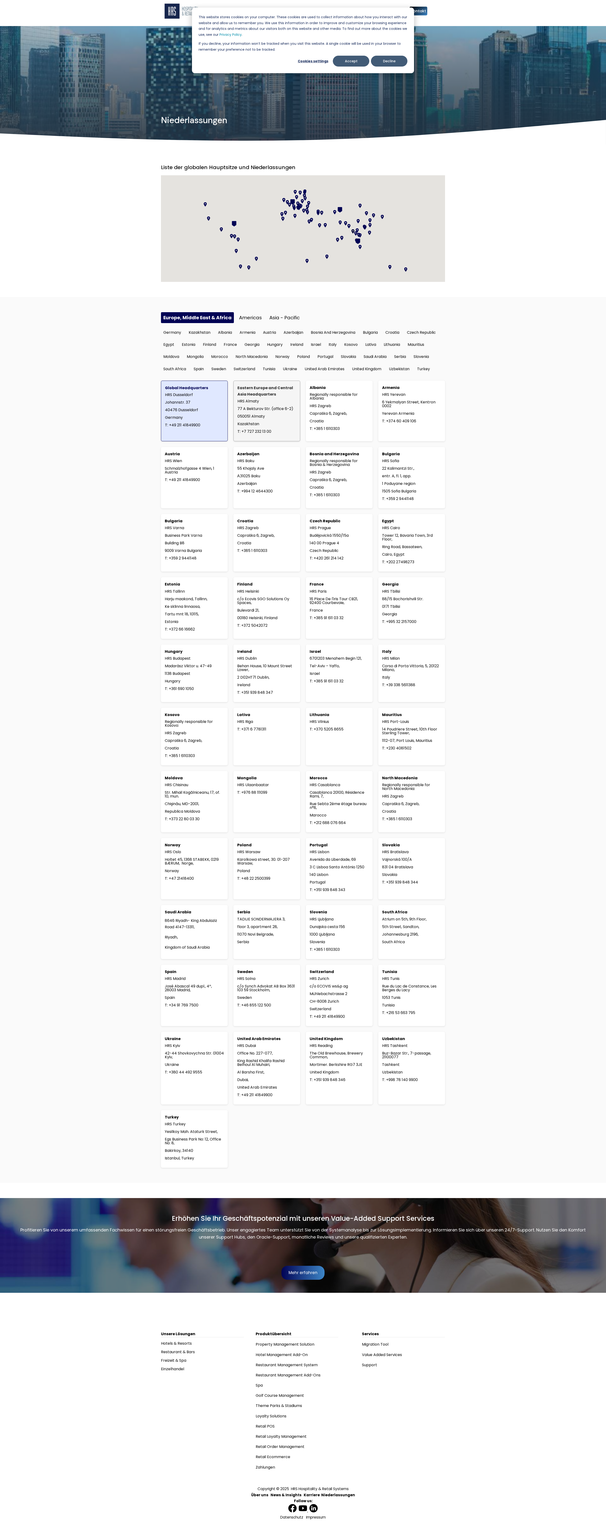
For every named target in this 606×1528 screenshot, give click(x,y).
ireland (296, 344)
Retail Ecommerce (273, 1457)
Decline (389, 61)
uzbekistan (399, 369)
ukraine (290, 369)
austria (269, 332)
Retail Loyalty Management (281, 1436)
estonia (188, 344)
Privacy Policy (230, 34)
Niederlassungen (338, 1494)
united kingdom (366, 369)
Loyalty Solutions (271, 1416)
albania (225, 332)
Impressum (316, 1517)
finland (209, 344)
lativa (370, 344)
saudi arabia (375, 356)
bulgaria (370, 332)
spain (199, 369)
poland (303, 356)
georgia (252, 344)
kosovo (351, 344)
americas (250, 317)
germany (172, 332)
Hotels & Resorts (176, 1343)
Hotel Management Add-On (282, 1354)
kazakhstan (199, 332)
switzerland (244, 369)
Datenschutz (291, 1517)
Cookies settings (313, 61)
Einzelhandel (172, 1369)
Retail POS (265, 1426)
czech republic (421, 332)
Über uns (259, 1494)
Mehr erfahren (303, 1273)
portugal (325, 356)
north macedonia (252, 356)
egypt (168, 344)
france (230, 344)
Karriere (312, 1494)
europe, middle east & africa (197, 317)
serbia (400, 356)
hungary (275, 344)
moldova (171, 356)
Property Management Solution (285, 1344)
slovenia (421, 356)
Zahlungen (265, 1467)
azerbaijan (293, 332)
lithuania (392, 344)
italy (333, 344)
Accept (351, 61)
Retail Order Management (280, 1446)
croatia (392, 332)
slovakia (348, 356)
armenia (247, 332)
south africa (174, 369)
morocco (219, 356)
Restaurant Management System (287, 1365)
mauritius (416, 344)
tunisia (269, 369)
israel (316, 344)
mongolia (195, 356)
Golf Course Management (280, 1395)
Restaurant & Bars (178, 1352)
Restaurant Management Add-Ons (288, 1375)
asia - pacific (284, 317)
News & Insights (286, 1494)
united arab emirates (324, 369)
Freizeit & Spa (173, 1360)
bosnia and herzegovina (333, 332)
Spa (259, 1385)
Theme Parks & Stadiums (279, 1405)
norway (282, 356)
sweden (218, 369)
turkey (423, 369)
